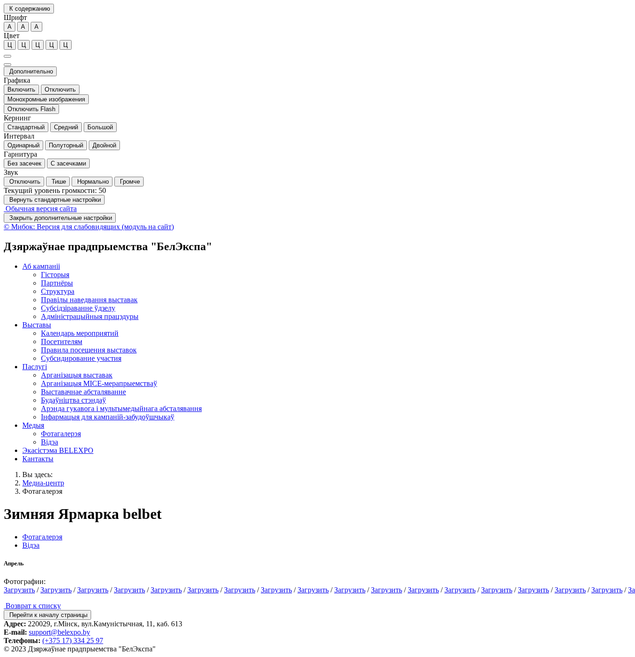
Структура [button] (57, 291)
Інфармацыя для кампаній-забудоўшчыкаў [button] (107, 417)
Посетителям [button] (61, 341)
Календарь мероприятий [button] (80, 333)
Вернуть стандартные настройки (54, 199)
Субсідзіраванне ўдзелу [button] (78, 308)
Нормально (92, 181)
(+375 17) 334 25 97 (72, 640)
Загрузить (19, 590)
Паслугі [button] (34, 367)
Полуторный (66, 145)
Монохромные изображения (46, 99)
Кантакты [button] (37, 459)
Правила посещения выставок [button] (89, 350)
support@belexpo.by (59, 632)
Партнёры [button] (57, 283)
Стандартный (26, 127)
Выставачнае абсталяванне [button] (83, 392)
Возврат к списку (32, 606)
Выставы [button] (36, 325)
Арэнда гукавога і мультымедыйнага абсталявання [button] (121, 408)
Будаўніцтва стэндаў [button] (73, 400)
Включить (21, 89)
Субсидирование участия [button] (81, 358)
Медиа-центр (43, 483)
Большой (100, 127)
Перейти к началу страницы (47, 614)
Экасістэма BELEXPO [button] (57, 450)
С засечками (68, 163)
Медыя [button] (33, 425)
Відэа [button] (49, 442)
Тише (58, 181)
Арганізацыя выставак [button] (76, 375)
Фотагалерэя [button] (61, 434)
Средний (66, 127)
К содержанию (28, 8)
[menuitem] (326, 291)
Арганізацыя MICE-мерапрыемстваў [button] (99, 383)
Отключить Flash (31, 109)
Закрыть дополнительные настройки (59, 217)
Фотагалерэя (42, 491)
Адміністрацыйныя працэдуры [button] (90, 316)
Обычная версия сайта (40, 208)
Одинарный (23, 145)
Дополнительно (30, 71)
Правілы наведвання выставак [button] (89, 300)
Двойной (104, 145)
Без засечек (24, 163)
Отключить (60, 89)
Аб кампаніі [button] (41, 266)
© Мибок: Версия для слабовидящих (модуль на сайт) (89, 227)
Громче (129, 181)
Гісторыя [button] (55, 275)
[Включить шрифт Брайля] (7, 56)
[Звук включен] (7, 64)
